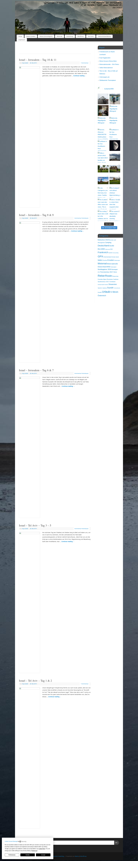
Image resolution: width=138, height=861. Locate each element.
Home (20, 36)
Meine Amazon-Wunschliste (108, 61)
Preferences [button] (34, 850)
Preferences (12, 855)
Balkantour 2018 (103, 240)
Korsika (105, 260)
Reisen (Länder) (30, 36)
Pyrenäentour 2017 (106, 272)
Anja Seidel (25, 63)
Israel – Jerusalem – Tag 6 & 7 (36, 370)
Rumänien (110, 279)
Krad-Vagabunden (104, 58)
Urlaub (106, 291)
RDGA (115, 272)
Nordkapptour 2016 (104, 269)
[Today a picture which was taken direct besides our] (103, 157)
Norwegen (114, 269)
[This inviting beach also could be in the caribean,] (103, 215)
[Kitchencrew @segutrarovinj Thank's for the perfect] (103, 110)
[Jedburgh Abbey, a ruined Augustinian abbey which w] (103, 169)
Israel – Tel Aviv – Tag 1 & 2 (35, 680)
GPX (100, 256)
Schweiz (106, 284)
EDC (111, 249)
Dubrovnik (107, 249)
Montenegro (117, 260)
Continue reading (79, 76)
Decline (28, 855)
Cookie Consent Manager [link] (11, 841)
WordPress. (83, 856)
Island (117, 257)
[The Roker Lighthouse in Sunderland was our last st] (114, 157)
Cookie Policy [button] (42, 848)
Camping (108, 242)
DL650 (111, 246)
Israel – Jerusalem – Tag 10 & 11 (37, 59)
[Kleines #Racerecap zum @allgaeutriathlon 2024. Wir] (114, 99)
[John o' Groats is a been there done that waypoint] (114, 203)
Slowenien (112, 284)
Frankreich (103, 252)
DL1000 (101, 249)
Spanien (100, 288)
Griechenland (107, 257)
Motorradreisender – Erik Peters (109, 64)
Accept (43, 855)
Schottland (112, 281)
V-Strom (114, 292)
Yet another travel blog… (58, 856)
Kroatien (110, 260)
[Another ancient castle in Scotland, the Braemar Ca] (114, 180)
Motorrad (59, 36)
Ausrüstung (69, 36)
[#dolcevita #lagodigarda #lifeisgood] (114, 110)
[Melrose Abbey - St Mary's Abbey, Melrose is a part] (114, 169)
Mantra (77, 856)
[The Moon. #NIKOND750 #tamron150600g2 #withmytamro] (114, 145)
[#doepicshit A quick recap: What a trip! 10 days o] (103, 99)
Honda (113, 257)
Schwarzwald (101, 284)
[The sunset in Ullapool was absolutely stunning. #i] (114, 215)
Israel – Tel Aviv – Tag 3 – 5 (35, 525)
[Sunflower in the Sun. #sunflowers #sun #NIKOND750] (114, 133)
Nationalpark (113, 266)
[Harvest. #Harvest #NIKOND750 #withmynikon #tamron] (103, 133)
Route (108, 275)
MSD (108, 267)
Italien (100, 260)
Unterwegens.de (104, 77)
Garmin (110, 252)
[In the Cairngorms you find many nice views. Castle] (103, 192)
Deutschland (103, 245)
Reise (101, 275)
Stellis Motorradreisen (106, 67)
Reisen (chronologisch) (46, 36)
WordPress (80, 36)
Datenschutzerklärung (104, 36)
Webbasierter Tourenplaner (107, 80)
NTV (99, 272)
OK (116, 842)
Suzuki (110, 288)
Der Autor (91, 36)
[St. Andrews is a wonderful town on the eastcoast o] (103, 180)
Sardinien (115, 279)
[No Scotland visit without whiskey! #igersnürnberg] (114, 192)
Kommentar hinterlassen (81, 218)
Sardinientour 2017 (103, 281)
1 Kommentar (84, 63)
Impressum (21, 40)
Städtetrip (104, 288)
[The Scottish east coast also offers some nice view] (103, 203)
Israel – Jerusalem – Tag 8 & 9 (36, 215)
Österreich (102, 296)
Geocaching (115, 252)
